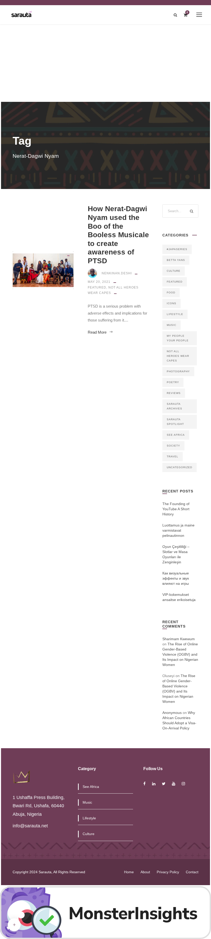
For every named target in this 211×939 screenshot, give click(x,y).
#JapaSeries (177, 249)
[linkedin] (153, 783)
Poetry (173, 382)
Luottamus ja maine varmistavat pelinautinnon (178, 530)
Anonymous (172, 713)
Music (171, 325)
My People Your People (178, 338)
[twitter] (163, 783)
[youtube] (173, 783)
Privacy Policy (168, 872)
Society (173, 445)
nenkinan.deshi (117, 273)
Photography (178, 371)
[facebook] (144, 783)
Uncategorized (179, 467)
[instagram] (183, 783)
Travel (172, 456)
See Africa (176, 434)
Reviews (174, 393)
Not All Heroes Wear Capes (178, 356)
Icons (171, 303)
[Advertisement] (105, 63)
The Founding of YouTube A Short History (175, 509)
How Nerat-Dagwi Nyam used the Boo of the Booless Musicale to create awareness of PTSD (118, 235)
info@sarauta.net (30, 825)
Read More (97, 332)
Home (129, 872)
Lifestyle (175, 314)
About (145, 872)
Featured (97, 287)
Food (171, 292)
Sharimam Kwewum (178, 639)
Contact (192, 872)
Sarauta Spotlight (175, 421)
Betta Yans (176, 260)
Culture (173, 270)
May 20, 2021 (99, 282)
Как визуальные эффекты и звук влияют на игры (175, 578)
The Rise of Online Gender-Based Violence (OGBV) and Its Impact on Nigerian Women (180, 654)
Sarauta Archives (174, 406)
